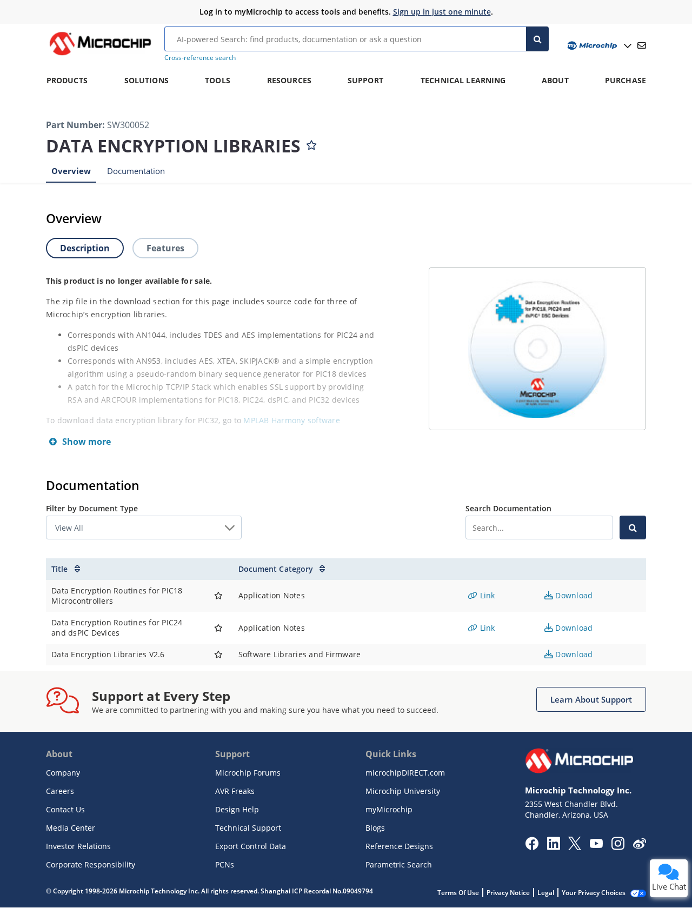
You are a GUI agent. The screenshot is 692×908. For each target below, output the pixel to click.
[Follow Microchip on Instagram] (617, 847)
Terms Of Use (458, 892)
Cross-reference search (200, 57)
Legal (545, 892)
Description (85, 248)
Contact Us (65, 809)
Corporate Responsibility (90, 864)
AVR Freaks (235, 791)
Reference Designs (399, 846)
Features (165, 248)
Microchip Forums (248, 772)
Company (63, 772)
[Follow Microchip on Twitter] (574, 847)
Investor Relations (78, 846)
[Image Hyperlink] (100, 55)
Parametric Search (398, 864)
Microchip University (402, 791)
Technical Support (248, 828)
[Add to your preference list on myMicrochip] (311, 143)
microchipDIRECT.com (405, 772)
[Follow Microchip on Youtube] (596, 844)
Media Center (70, 828)
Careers (60, 791)
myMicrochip (388, 809)
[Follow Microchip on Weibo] (639, 845)
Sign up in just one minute (442, 11)
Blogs (375, 828)
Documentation (136, 170)
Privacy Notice (508, 892)
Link (486, 595)
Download (573, 595)
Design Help (237, 809)
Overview (71, 170)
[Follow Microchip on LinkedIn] (553, 847)
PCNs (224, 864)
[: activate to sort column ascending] (218, 569)
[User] (598, 45)
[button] (591, 699)
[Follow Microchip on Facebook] (531, 847)
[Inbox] (641, 45)
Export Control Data (250, 846)
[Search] (537, 38)
